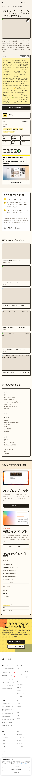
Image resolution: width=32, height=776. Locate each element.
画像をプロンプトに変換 (15, 546)
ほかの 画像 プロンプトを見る (12, 228)
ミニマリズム (15, 129)
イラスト (20, 129)
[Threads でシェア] (15, 150)
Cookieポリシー (21, 743)
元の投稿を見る (11, 115)
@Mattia (10, 114)
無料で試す (15, 505)
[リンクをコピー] (4, 150)
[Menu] (22, 2)
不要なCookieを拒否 (16, 769)
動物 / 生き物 (12, 131)
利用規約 (19, 740)
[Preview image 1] (16, 28)
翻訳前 (23, 56)
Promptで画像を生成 (15, 107)
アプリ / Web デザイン (7, 129)
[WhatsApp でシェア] (18, 150)
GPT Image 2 (18, 6)
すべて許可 (16, 766)
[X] (18, 2)
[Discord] (15, 2)
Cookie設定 (20, 746)
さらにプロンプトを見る (15, 646)
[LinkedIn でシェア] (11, 150)
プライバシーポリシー (22, 737)
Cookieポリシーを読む (22, 763)
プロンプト (4, 6)
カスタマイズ (16, 772)
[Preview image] (27, 20)
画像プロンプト (11, 6)
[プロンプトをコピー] (28, 56)
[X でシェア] (8, 150)
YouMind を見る (15, 182)
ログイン (28, 2)
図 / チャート (6, 131)
